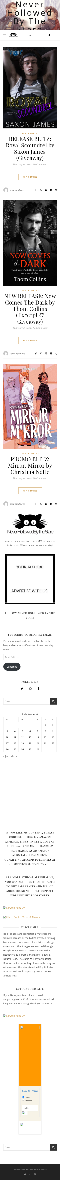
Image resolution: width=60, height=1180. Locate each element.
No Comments (39, 164)
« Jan (5, 756)
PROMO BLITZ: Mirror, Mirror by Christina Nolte (30, 465)
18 (15, 743)
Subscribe (12, 666)
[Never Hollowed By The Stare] (13, 35)
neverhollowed (17, 189)
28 (37, 749)
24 (7, 749)
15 (45, 737)
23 (53, 743)
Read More (30, 176)
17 (7, 743)
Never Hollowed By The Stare (30, 16)
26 (22, 749)
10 (7, 737)
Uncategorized (30, 133)
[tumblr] (30, 1174)
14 (37, 737)
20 (30, 743)
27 (30, 749)
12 (22, 737)
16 (53, 737)
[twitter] (25, 1174)
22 (45, 743)
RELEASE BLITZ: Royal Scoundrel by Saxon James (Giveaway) (30, 148)
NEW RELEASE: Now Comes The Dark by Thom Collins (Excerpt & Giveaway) (30, 308)
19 (22, 743)
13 (30, 737)
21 (37, 743)
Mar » (13, 756)
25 (15, 749)
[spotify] (35, 1174)
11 (15, 737)
